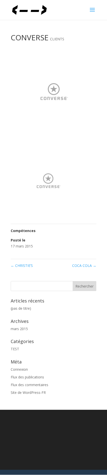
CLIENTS (57, 39)
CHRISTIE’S (22, 265)
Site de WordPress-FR (28, 392)
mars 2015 (19, 328)
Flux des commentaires (29, 384)
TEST (15, 349)
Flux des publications (27, 377)
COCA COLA (84, 265)
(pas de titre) (21, 308)
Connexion (19, 369)
